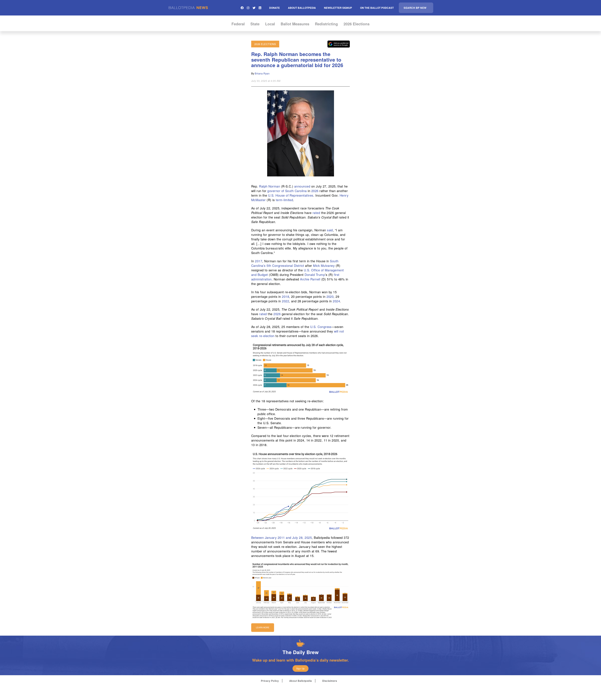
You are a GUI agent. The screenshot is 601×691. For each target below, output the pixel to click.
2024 (336, 301)
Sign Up (300, 668)
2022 (285, 301)
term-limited (284, 200)
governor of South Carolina (287, 190)
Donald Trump (315, 274)
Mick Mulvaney (324, 265)
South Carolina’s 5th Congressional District (295, 263)
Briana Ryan (262, 73)
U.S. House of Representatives (290, 195)
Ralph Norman (269, 186)
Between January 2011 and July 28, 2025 (281, 537)
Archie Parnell (310, 279)
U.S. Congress (320, 326)
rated (316, 212)
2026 (314, 190)
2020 (330, 296)
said (330, 230)
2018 (285, 296)
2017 (258, 261)
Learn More (262, 627)
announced (302, 186)
